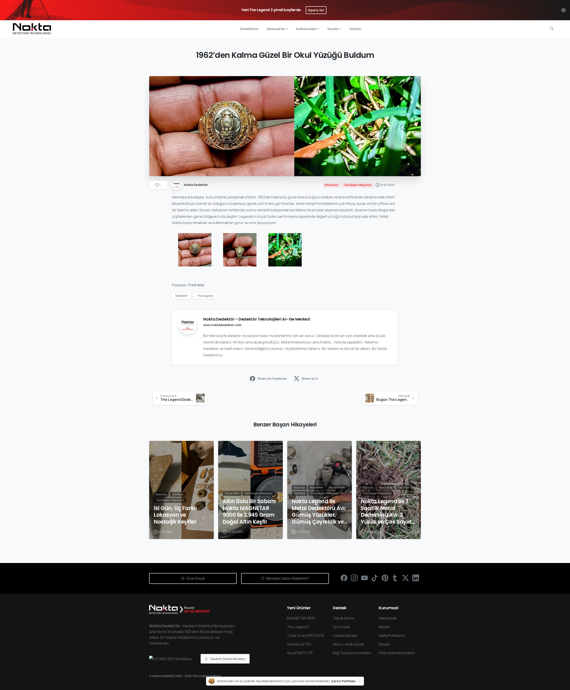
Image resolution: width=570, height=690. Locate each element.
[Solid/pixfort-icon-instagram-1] (354, 577)
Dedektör (181, 296)
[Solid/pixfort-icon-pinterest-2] (385, 577)
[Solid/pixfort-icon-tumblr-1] (395, 577)
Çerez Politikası (343, 681)
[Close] (563, 10)
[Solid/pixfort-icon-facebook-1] (344, 577)
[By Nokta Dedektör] (156, 448)
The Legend (205, 296)
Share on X (309, 378)
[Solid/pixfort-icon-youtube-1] (364, 577)
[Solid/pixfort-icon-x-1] (405, 577)
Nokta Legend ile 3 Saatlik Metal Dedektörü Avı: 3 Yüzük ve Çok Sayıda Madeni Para (388, 511)
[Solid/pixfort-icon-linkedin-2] (416, 577)
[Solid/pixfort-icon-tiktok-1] (375, 577)
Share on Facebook (272, 378)
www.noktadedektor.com (222, 325)
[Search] (551, 29)
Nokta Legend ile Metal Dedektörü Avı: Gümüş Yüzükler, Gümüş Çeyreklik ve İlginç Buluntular (319, 511)
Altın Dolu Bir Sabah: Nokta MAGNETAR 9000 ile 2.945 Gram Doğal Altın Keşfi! (249, 511)
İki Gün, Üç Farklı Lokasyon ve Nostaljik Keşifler (175, 515)
